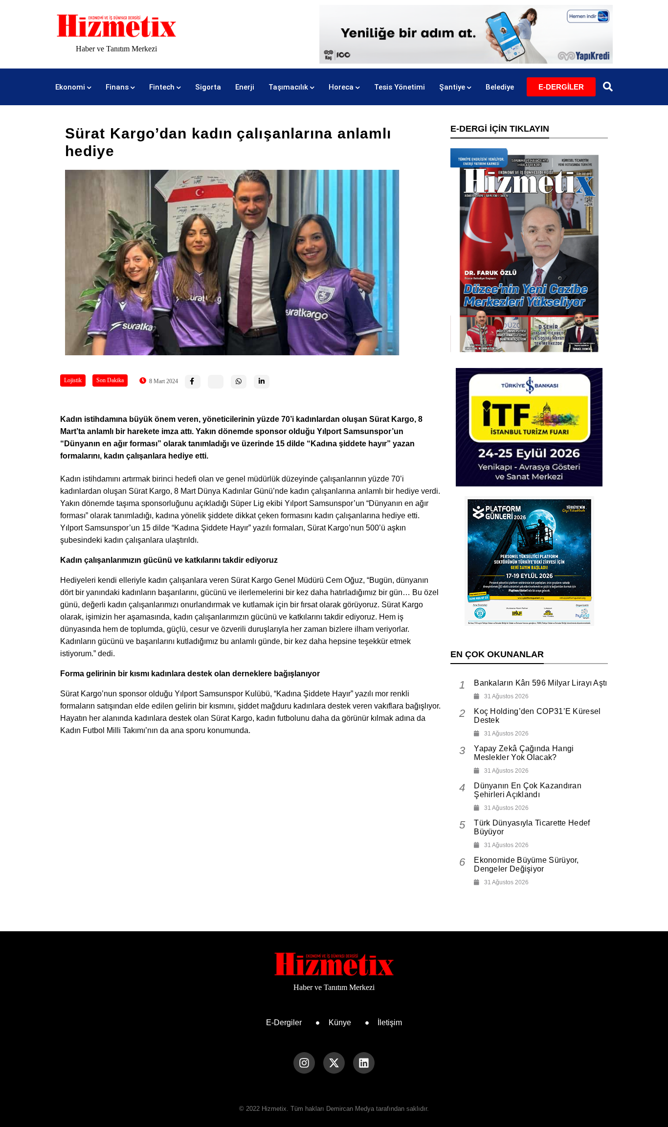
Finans (117, 87)
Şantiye (452, 87)
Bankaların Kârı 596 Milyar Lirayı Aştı (540, 683)
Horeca (341, 87)
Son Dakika (110, 380)
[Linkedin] (364, 1063)
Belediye (500, 87)
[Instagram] (304, 1063)
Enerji (244, 87)
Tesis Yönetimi (399, 87)
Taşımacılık (288, 87)
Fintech (162, 87)
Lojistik (73, 380)
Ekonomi (70, 87)
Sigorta (208, 87)
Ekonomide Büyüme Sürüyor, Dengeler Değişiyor (526, 864)
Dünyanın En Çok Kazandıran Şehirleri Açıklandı (527, 790)
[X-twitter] (334, 1063)
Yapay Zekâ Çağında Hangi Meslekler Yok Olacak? (524, 752)
